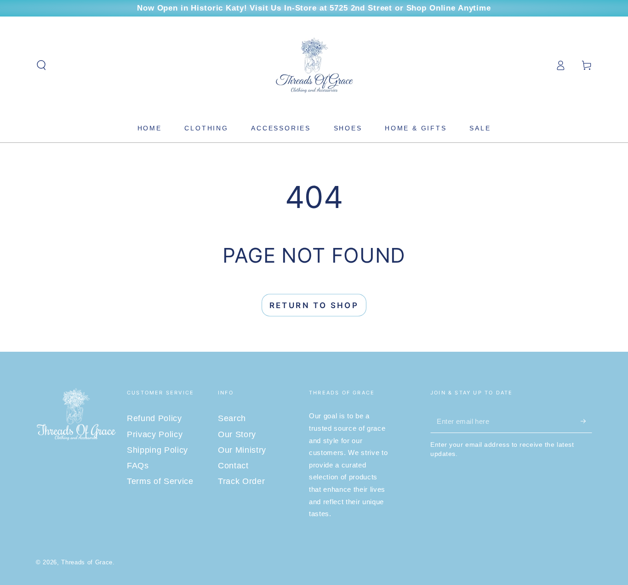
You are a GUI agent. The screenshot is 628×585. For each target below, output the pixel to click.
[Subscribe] (586, 421)
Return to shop (314, 305)
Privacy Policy (155, 434)
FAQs (138, 465)
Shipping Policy (157, 450)
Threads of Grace (87, 562)
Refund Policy (154, 418)
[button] (42, 65)
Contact (233, 465)
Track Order (241, 481)
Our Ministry (242, 450)
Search (232, 418)
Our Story (237, 434)
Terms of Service (160, 481)
